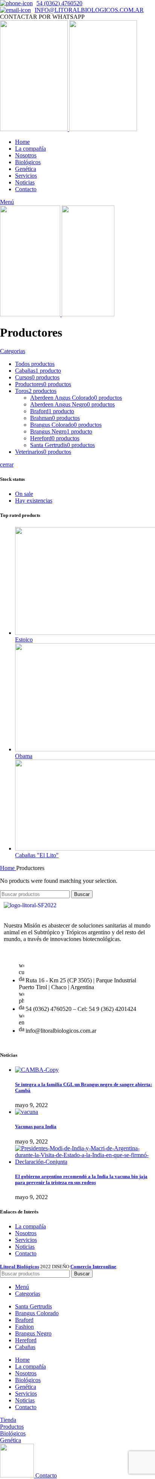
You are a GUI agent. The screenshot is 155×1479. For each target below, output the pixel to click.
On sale (24, 494)
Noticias (25, 1246)
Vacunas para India (35, 1126)
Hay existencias (33, 500)
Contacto (25, 1253)
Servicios (26, 1240)
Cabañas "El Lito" (37, 855)
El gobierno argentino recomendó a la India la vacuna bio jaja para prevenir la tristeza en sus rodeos (81, 1179)
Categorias (12, 351)
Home (8, 868)
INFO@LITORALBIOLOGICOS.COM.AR (89, 10)
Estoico (24, 639)
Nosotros (25, 1233)
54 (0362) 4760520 (59, 3)
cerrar (7, 464)
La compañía (30, 1226)
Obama (23, 756)
